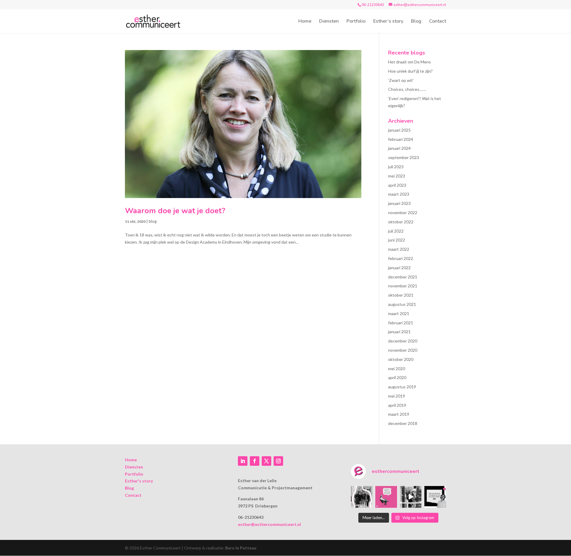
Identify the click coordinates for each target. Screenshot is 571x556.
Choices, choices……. (407, 89)
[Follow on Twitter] (266, 461)
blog (153, 221)
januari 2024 (399, 148)
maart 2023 (398, 194)
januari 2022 (399, 267)
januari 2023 (399, 203)
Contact (437, 21)
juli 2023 (396, 166)
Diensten (329, 21)
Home (304, 21)
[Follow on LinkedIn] (242, 461)
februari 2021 (400, 322)
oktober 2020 (400, 359)
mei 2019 (396, 395)
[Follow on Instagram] (278, 461)
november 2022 (402, 212)
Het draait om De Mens (409, 61)
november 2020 (402, 350)
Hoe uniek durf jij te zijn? (410, 71)
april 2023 (397, 185)
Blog (416, 21)
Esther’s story (388, 21)
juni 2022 (396, 239)
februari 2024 (400, 139)
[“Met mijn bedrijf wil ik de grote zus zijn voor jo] (435, 497)
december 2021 (402, 276)
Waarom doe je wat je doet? (175, 210)
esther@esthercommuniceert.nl (269, 524)
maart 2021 (398, 313)
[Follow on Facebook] (254, 461)
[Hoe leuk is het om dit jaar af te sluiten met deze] (362, 497)
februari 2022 (400, 258)
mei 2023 (396, 175)
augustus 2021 (402, 304)
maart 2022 (398, 249)
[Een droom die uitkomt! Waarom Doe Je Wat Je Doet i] (411, 497)
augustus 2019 (402, 386)
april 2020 (397, 377)
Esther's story (139, 480)
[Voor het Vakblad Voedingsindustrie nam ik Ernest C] (386, 497)
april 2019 (397, 405)
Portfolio (355, 21)
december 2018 (402, 423)
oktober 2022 (400, 221)
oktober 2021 (400, 295)
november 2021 (402, 285)
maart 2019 (398, 414)
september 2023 (403, 157)
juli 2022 (396, 230)
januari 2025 (399, 130)
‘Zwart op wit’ (401, 80)
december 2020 (402, 340)
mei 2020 (396, 368)
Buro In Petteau (240, 547)
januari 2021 (399, 331)
